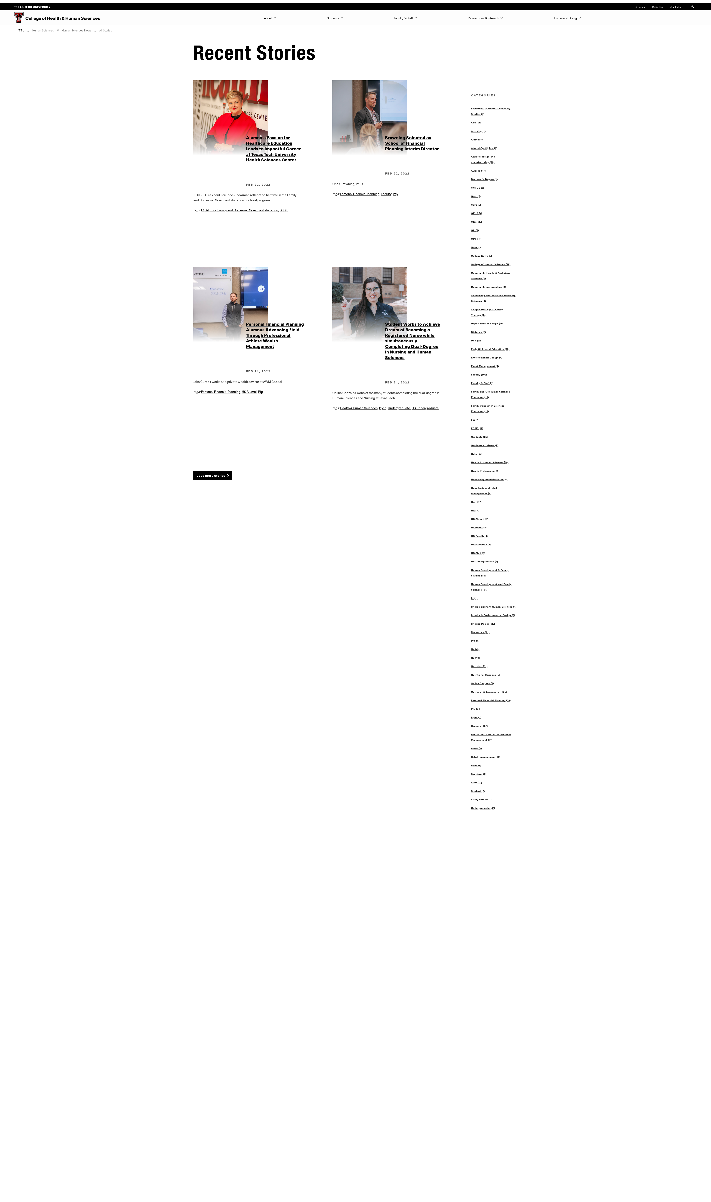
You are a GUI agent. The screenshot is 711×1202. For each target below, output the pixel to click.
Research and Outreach (483, 18)
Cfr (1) (475, 230)
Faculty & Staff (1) (482, 383)
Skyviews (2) (478, 773)
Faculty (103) (479, 374)
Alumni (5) (477, 139)
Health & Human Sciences (359, 407)
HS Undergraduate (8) (484, 561)
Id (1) (474, 598)
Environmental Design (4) (486, 357)
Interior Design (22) (483, 623)
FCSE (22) (477, 428)
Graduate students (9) (484, 445)
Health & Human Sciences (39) (489, 462)
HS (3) (474, 510)
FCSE (284, 209)
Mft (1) (475, 640)
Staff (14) (476, 782)
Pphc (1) (476, 717)
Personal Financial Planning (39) (491, 700)
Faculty (386, 193)
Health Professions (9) (485, 470)
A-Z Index (676, 6)
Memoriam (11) (480, 632)
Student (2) (478, 790)
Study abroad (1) (481, 799)
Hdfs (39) (476, 453)
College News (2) (481, 255)
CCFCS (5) (477, 187)
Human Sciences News (76, 30)
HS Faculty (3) (479, 535)
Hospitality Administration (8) (489, 479)
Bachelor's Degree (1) (484, 179)
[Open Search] (693, 7)
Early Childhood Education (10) (490, 349)
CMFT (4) (477, 238)
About (268, 18)
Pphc (382, 407)
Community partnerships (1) (488, 286)
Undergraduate (399, 407)
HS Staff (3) (478, 552)
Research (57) (479, 725)
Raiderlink (657, 6)
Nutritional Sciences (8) (485, 674)
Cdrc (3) (476, 204)
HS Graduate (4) (481, 544)
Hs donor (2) (479, 527)
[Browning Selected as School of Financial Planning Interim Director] (401, 117)
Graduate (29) (479, 436)
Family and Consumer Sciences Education (247, 209)
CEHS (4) (476, 213)
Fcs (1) (475, 419)
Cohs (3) (476, 247)
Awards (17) (478, 170)
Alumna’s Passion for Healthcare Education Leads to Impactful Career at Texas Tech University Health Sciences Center (273, 148)
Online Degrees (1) (482, 683)
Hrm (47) (476, 501)
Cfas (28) (476, 221)
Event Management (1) (485, 366)
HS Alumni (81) (480, 518)
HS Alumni (208, 209)
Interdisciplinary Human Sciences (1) (493, 606)
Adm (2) (476, 122)
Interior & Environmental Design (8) (493, 615)
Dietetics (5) (478, 332)
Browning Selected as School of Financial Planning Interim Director (412, 142)
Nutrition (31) (479, 666)
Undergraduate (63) (483, 808)
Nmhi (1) (476, 649)
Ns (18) (475, 657)
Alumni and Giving (565, 18)
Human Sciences (43, 30)
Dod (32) (476, 340)
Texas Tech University (32, 7)
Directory (640, 6)
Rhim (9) (476, 765)
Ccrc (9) (476, 196)
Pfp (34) (476, 708)
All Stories (105, 30)
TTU (21, 30)
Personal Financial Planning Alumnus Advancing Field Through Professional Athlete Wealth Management (275, 335)
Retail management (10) (485, 756)
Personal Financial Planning (359, 193)
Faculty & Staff (403, 18)
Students (333, 18)
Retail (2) (476, 748)
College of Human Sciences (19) (490, 264)
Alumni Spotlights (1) (484, 148)
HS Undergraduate (425, 407)
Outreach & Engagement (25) (489, 691)
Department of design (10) (487, 323)
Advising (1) (478, 131)
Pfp (395, 193)
